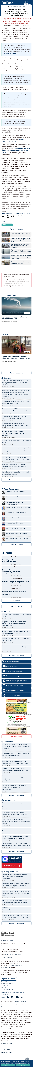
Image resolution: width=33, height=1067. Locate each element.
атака (27, 313)
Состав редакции (7, 989)
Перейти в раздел (16, 544)
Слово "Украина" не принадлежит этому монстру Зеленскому (15, 560)
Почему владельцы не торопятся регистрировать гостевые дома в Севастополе (21, 257)
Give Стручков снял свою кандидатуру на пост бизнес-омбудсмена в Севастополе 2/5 (18, 215)
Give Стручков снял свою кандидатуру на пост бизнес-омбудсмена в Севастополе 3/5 (20, 215)
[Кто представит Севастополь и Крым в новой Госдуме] (6, 233)
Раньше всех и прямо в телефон (17, 681)
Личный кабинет (17, 606)
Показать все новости (16, 480)
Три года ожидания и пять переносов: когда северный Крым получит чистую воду (15, 893)
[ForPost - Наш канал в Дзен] (25, 998)
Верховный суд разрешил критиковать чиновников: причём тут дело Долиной (21, 251)
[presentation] (4, 327)
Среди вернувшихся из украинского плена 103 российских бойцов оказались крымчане (16, 746)
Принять (23, 1065)
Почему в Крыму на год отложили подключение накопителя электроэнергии (14, 787)
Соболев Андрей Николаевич (16, 518)
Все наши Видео (12, 666)
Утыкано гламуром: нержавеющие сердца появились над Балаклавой (16, 582)
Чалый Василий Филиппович (16, 497)
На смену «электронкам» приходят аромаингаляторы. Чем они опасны (14, 466)
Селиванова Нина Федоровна (16, 513)
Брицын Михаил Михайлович (16, 528)
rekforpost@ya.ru (6, 1052)
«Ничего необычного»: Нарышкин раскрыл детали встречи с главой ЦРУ (15, 425)
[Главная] (7, 2)
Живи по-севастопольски (15, 690)
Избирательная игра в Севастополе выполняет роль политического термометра (14, 593)
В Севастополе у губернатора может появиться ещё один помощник (20, 245)
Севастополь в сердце (14, 676)
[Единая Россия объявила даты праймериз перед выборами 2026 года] (6, 238)
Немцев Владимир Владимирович (18, 507)
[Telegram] (12, 217)
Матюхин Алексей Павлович (15, 492)
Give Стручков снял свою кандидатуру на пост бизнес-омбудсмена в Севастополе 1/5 (17, 215)
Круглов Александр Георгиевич (17, 538)
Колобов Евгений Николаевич (16, 533)
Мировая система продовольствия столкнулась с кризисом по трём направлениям (14, 624)
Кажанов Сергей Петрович (15, 523)
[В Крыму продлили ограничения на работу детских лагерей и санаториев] (16, 337)
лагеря (27, 352)
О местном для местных (14, 671)
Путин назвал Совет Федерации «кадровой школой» (20, 262)
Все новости (5, 981)
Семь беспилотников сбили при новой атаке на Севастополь (15, 473)
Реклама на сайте (7, 940)
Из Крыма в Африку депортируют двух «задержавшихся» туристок (15, 402)
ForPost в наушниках (14, 695)
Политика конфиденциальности (20, 1063)
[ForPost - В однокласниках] (22, 998)
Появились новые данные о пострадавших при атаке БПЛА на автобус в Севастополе (14, 778)
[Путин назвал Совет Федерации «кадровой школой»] (6, 261)
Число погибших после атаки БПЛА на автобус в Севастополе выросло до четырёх (15, 383)
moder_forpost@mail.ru (13, 954)
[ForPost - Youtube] (17, 998)
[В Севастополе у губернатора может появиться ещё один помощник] (6, 244)
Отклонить (8, 1065)
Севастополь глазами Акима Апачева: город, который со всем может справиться (15, 876)
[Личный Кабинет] (26, 2)
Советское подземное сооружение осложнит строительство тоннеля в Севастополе (14, 805)
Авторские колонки (7, 983)
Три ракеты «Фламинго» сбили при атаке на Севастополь (14, 318)
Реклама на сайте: (7, 1044)
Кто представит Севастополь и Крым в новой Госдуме (20, 234)
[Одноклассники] (8, 217)
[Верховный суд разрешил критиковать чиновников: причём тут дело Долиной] (6, 250)
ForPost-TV (4, 985)
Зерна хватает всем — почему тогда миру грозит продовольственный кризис (14, 648)
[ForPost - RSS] (7, 998)
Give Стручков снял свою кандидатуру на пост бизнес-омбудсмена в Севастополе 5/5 (23, 215)
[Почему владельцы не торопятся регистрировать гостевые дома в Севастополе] (6, 255)
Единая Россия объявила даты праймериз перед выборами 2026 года (21, 240)
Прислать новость (16, 373)
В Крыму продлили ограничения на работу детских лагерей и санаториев (16, 357)
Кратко (3, 987)
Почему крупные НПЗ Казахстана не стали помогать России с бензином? (14, 410)
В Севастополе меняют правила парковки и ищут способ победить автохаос (14, 433)
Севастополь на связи (11, 661)
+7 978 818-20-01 (6, 1049)
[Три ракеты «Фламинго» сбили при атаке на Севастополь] (16, 298)
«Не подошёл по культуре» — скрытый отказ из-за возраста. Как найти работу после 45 (15, 450)
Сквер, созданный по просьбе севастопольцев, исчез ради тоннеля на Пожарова (16, 822)
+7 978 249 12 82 (6, 958)
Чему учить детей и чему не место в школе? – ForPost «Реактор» (15, 417)
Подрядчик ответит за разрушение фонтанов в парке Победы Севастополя (16, 458)
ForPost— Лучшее (20, 1002)
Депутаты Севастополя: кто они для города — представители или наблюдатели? (14, 571)
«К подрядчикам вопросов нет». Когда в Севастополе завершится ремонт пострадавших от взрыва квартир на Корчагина (16, 393)
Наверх (27, 1059)
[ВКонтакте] (4, 217)
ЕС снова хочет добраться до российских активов (16, 441)
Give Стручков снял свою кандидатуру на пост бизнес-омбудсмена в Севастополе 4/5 (21, 215)
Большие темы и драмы (14, 685)
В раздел (16, 601)
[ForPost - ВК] (12, 998)
